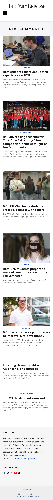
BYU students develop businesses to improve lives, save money (26, 334)
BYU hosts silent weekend (26, 398)
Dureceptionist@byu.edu (25, 458)
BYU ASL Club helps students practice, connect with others (23, 208)
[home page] (26, 7)
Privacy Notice (19, 496)
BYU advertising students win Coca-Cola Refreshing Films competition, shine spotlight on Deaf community (25, 142)
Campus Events (26, 394)
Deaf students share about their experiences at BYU (25, 73)
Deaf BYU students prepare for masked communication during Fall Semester (25, 272)
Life (26, 361)
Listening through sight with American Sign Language (23, 367)
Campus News (26, 132)
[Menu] (5, 13)
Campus (26, 67)
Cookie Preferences (32, 496)
